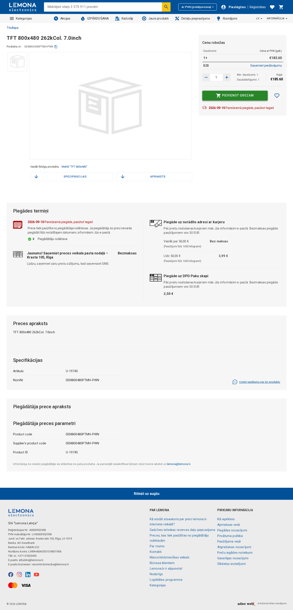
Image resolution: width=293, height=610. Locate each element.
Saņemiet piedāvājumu (266, 65)
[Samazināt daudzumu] (227, 77)
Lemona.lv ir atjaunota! (166, 568)
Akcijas (65, 18)
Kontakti (156, 552)
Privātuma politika (230, 536)
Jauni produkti (158, 18)
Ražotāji (127, 18)
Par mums (157, 546)
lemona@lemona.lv (178, 464)
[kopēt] (56, 47)
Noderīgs (156, 574)
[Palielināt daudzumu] (206, 77)
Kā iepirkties (226, 519)
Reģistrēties (258, 7)
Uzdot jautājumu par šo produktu (259, 382)
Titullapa (12, 28)
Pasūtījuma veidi (229, 541)
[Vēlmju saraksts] (272, 7)
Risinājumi (230, 18)
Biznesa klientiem (162, 563)
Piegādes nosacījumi (232, 530)
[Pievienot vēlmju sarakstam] (277, 96)
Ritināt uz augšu (146, 494)
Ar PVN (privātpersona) (196, 7)
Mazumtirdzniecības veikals (169, 557)
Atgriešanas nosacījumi (234, 547)
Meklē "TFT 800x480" (74, 166)
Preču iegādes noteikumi (234, 553)
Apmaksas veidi (228, 525)
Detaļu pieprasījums (195, 18)
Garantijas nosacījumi (232, 558)
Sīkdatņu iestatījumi (231, 564)
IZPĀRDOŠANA (98, 18)
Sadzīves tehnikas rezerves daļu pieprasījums (183, 530)
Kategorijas (24, 18)
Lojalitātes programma (166, 580)
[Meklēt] (166, 6)
